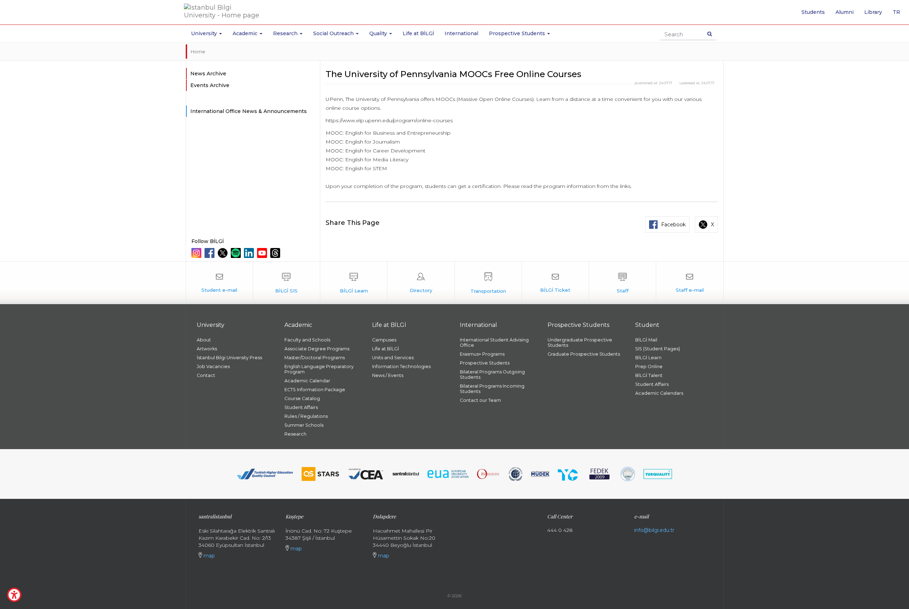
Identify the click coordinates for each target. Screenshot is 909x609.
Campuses (384, 340)
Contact (206, 375)
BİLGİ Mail (646, 340)
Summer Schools (303, 425)
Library (873, 12)
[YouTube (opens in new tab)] (263, 253)
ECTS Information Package (314, 389)
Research (295, 434)
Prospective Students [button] (517, 33)
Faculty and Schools (307, 340)
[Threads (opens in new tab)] (276, 253)
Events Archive (209, 85)
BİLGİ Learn (648, 357)
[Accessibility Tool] (14, 595)
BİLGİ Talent (649, 375)
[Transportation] (488, 283)
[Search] (710, 33)
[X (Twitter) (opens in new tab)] (223, 253)
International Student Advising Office (494, 342)
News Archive (208, 73)
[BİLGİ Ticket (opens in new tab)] (555, 283)
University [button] (204, 33)
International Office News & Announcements (248, 111)
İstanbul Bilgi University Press (229, 357)
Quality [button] (378, 33)
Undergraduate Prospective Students (580, 342)
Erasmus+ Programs (482, 354)
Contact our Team (480, 400)
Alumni (844, 12)
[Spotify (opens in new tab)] (237, 253)
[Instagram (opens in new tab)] (197, 253)
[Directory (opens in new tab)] (420, 283)
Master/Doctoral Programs (314, 357)
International (461, 33)
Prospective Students (485, 363)
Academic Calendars (659, 393)
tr (899, 15)
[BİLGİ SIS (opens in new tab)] (286, 283)
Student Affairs (301, 407)
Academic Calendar (307, 380)
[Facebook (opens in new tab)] (210, 253)
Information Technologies (401, 366)
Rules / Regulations (306, 416)
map (208, 556)
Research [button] (286, 33)
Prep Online (649, 366)
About (204, 340)
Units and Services (393, 357)
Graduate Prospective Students (584, 354)
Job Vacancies (213, 366)
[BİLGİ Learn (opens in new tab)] (353, 283)
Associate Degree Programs (316, 348)
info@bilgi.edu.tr (654, 530)
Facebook (673, 224)
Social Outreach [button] (334, 33)
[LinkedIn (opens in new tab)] (250, 253)
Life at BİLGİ (418, 33)
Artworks (207, 348)
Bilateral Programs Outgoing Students (492, 374)
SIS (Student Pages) (657, 348)
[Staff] (622, 283)
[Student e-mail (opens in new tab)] (219, 283)
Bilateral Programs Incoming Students (492, 388)
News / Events (387, 375)
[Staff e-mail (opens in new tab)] (689, 283)
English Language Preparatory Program (319, 369)
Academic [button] (246, 33)
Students (813, 12)
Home (198, 51)
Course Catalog (302, 398)
